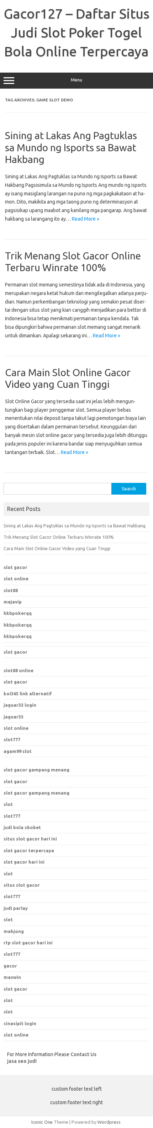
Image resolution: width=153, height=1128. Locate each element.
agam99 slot (18, 751)
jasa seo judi (22, 1061)
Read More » (85, 219)
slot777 (12, 739)
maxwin (12, 977)
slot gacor (15, 567)
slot (8, 804)
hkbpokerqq (18, 613)
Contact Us (83, 1054)
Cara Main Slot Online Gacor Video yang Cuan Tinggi (57, 548)
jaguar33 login (20, 704)
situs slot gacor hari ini (30, 838)
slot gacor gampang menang (36, 769)
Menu (76, 80)
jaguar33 (13, 716)
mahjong (14, 931)
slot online (16, 578)
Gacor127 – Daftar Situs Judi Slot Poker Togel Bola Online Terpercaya (76, 32)
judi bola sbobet (22, 827)
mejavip (13, 601)
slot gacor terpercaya (29, 850)
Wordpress (109, 1121)
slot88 (11, 590)
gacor (10, 965)
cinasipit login (20, 1023)
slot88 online (18, 670)
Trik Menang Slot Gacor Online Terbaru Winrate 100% (59, 536)
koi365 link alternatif (28, 693)
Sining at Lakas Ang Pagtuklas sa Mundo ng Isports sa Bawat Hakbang (71, 147)
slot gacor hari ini (24, 861)
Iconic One (42, 1121)
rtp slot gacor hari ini (28, 942)
